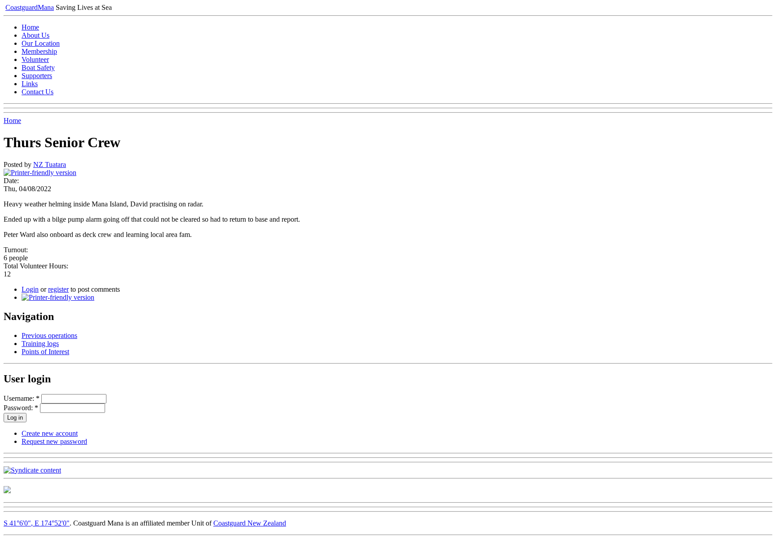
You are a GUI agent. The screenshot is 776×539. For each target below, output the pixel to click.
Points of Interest (45, 351)
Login (30, 289)
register (58, 289)
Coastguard (29, 7)
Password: (21, 408)
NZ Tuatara (49, 164)
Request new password (54, 441)
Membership (39, 51)
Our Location (41, 43)
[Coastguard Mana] (7, 491)
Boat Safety (38, 67)
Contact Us (37, 92)
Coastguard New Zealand (249, 523)
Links (30, 84)
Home (30, 27)
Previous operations (49, 335)
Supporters (37, 75)
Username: (22, 398)
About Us (35, 35)
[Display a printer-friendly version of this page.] (40, 172)
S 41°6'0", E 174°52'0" (37, 523)
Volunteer (35, 59)
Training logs (40, 343)
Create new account (50, 433)
